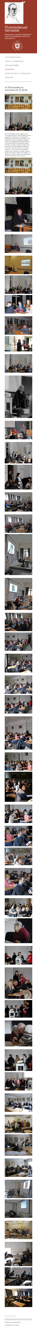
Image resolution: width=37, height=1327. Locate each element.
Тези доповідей (12, 65)
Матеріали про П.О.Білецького (18, 73)
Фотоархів (9, 69)
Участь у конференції (14, 61)
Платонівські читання (16, 28)
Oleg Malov (16, 1325)
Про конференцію (12, 57)
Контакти (9, 77)
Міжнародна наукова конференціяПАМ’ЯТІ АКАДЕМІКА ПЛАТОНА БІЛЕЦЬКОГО (18, 36)
